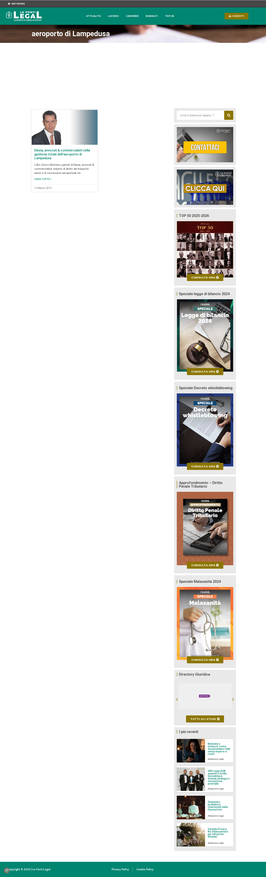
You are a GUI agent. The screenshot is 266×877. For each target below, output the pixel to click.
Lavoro (113, 16)
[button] (176, 699)
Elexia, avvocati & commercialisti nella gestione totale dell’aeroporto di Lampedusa (62, 154)
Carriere (132, 16)
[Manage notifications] (6, 870)
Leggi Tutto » (43, 179)
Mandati (152, 16)
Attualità (93, 16)
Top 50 (169, 16)
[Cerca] (228, 115)
